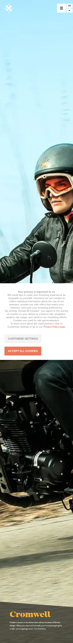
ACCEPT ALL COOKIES (23, 350)
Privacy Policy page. (54, 326)
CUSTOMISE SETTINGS (23, 338)
